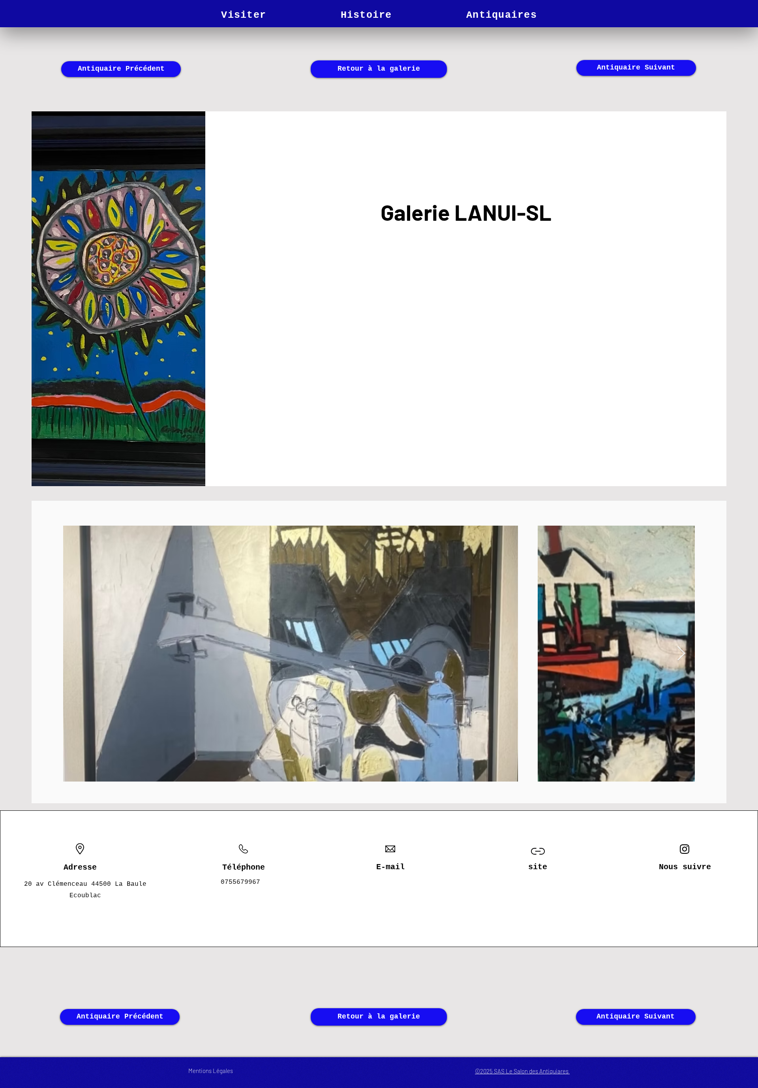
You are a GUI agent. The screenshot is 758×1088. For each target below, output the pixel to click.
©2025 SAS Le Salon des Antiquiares (522, 1071)
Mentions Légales (210, 1070)
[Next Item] (681, 653)
